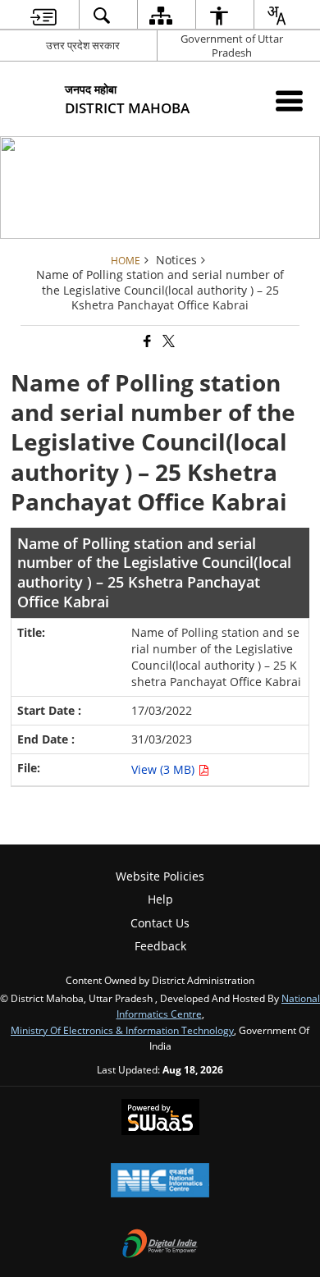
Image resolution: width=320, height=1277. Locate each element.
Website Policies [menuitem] (160, 876)
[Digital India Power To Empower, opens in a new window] (160, 1245)
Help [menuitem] (160, 899)
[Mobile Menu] (289, 100)
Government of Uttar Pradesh (232, 45)
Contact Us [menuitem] (160, 923)
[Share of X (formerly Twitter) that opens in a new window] (167, 342)
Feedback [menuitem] (160, 946)
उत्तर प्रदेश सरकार (83, 45)
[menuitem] (43, 15)
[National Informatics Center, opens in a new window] (160, 1182)
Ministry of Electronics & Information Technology (122, 1030)
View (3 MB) (164, 769)
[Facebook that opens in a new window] (146, 342)
